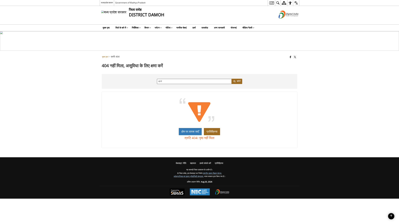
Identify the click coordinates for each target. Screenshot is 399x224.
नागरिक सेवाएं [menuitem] (181, 27)
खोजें (238, 81)
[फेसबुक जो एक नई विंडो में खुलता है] (290, 57)
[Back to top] (391, 216)
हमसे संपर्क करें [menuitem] (205, 163)
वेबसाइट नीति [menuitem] (181, 163)
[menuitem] (271, 3)
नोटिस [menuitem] (168, 27)
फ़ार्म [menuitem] (194, 27)
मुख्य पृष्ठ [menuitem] (106, 27)
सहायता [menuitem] (193, 163)
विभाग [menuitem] (146, 27)
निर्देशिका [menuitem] (135, 27)
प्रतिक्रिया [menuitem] (219, 163)
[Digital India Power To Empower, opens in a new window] (222, 192)
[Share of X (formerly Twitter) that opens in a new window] (295, 57)
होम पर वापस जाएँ (190, 132)
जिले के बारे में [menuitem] (120, 27)
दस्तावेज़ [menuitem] (205, 27)
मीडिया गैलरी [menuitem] (247, 27)
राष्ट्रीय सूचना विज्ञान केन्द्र (212, 173)
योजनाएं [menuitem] (234, 27)
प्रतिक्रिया (212, 132)
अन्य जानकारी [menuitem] (219, 27)
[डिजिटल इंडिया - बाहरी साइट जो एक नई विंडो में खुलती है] (284, 21)
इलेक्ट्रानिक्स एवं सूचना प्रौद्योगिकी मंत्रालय (188, 176)
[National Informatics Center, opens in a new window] (199, 192)
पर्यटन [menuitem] (157, 27)
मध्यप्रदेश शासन (107, 2)
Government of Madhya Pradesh (130, 2)
